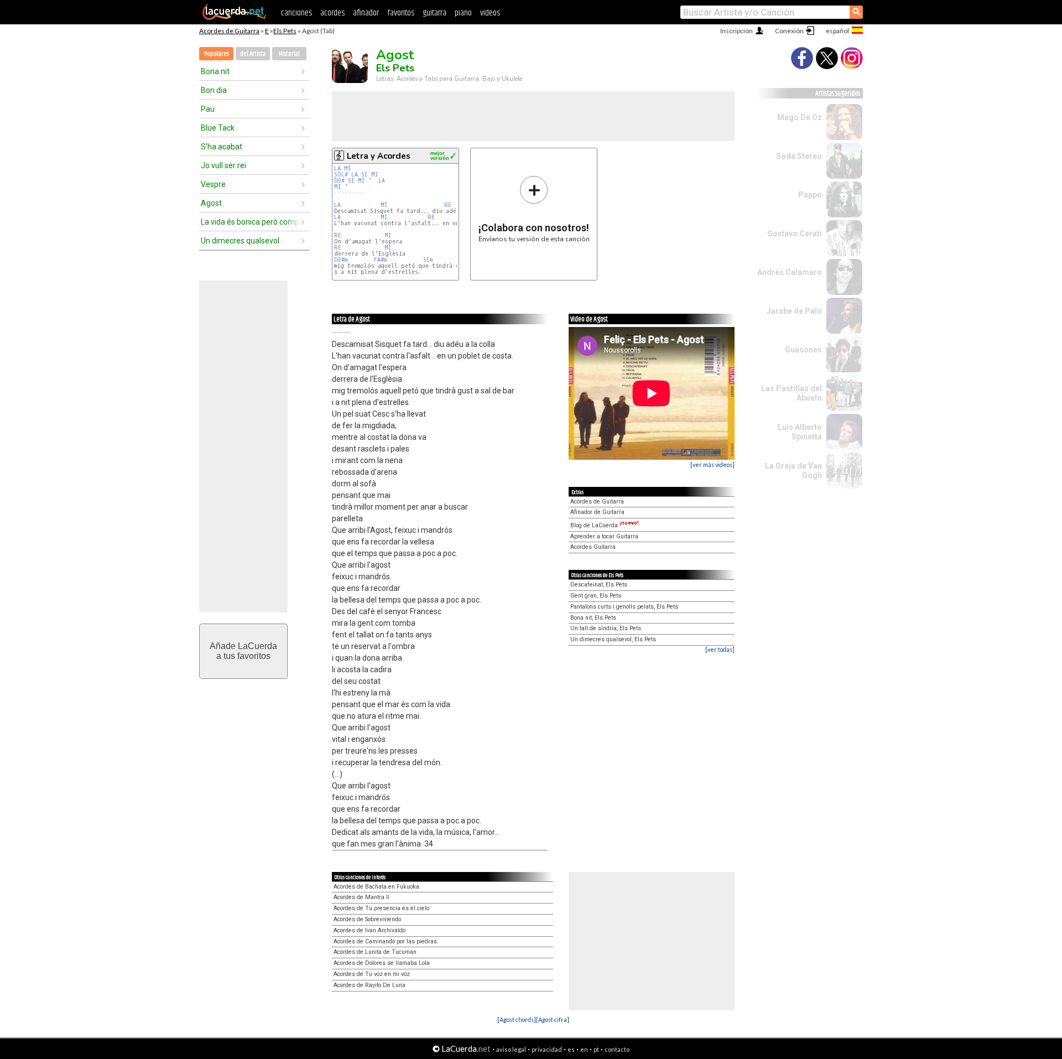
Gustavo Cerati (794, 233)
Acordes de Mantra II (361, 897)
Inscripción (736, 31)
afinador (366, 13)
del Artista (253, 54)
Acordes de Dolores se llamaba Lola (382, 963)
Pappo (810, 194)
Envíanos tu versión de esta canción (534, 208)
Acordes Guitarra (593, 547)
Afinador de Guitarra (597, 512)
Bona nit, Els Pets (593, 617)
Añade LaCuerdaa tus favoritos (243, 651)
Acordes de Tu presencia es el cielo (381, 908)
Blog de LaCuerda (604, 525)
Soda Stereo (799, 156)
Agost (211, 203)
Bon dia (214, 90)
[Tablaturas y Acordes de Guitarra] (234, 17)
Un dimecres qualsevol (240, 240)
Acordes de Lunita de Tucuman (375, 952)
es (571, 1049)
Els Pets (284, 31)
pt (596, 1049)
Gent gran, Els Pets (595, 595)
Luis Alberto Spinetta (800, 432)
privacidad (547, 1049)
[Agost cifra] (552, 1019)
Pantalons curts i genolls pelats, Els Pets (624, 606)
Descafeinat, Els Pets (598, 584)
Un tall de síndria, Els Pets (605, 628)
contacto (617, 1049)
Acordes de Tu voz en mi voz (372, 974)
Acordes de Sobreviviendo (367, 919)
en (584, 1049)
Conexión (789, 31)
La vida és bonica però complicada (250, 221)
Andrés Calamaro (789, 272)
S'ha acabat (221, 146)
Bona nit (215, 71)
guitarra (434, 13)
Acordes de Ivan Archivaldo (369, 930)
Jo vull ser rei (223, 165)
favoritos (400, 13)
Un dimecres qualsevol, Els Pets (613, 639)
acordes (332, 13)
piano (463, 13)
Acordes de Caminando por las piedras (385, 941)
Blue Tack (218, 127)
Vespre (213, 184)
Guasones (803, 349)
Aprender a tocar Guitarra (604, 536)
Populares (216, 54)
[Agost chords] (516, 1019)
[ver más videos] (712, 464)
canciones (296, 13)
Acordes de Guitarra (229, 31)
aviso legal (511, 1049)
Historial (289, 54)
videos (490, 13)
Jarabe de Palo (794, 311)
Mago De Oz (799, 117)
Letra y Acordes (378, 156)
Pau (208, 109)
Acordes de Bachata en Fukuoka (376, 886)
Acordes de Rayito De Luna (369, 985)
